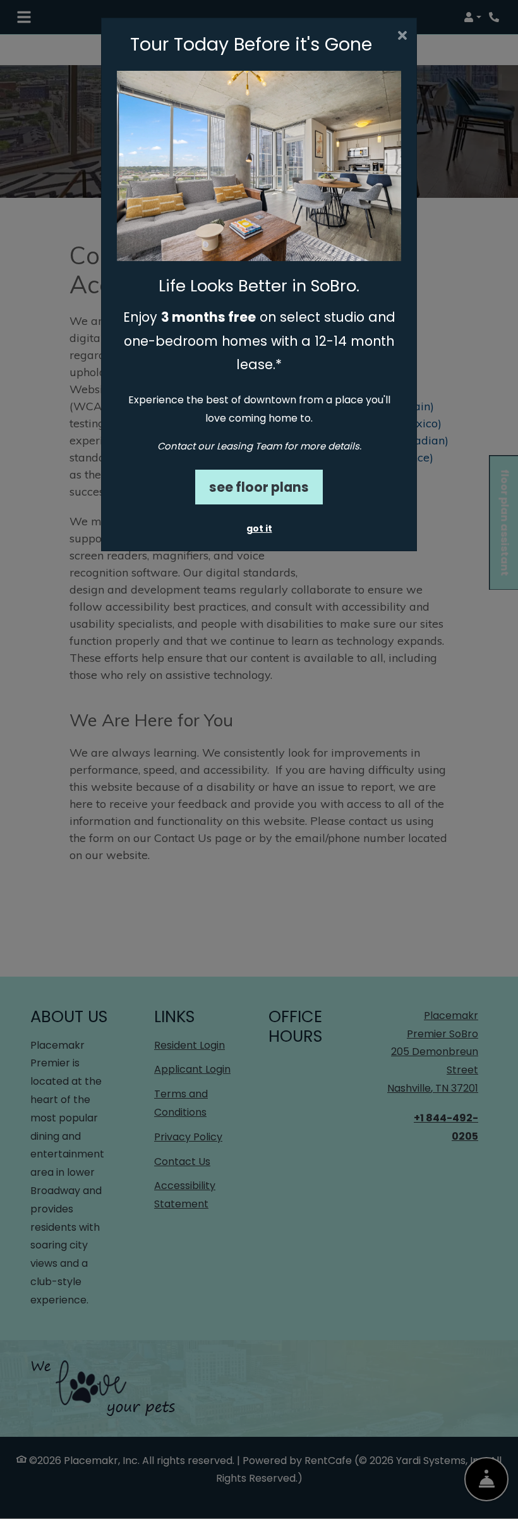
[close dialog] (402, 36)
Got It (259, 528)
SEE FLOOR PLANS (259, 487)
